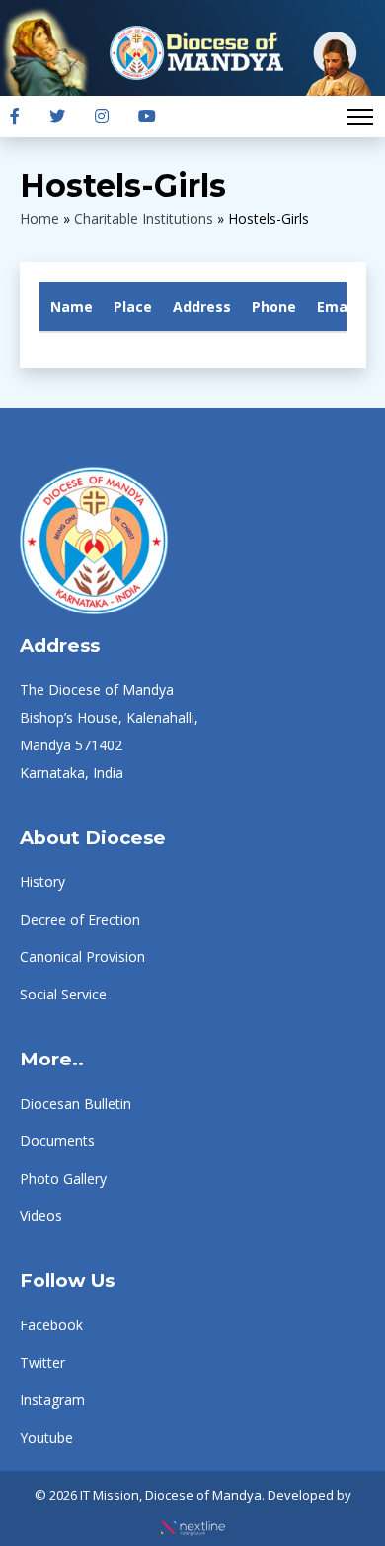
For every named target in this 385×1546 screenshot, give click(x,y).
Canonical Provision (82, 956)
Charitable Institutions (143, 218)
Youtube (46, 1437)
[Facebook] (15, 116)
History (42, 881)
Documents (57, 1140)
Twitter (42, 1362)
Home (39, 218)
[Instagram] (101, 116)
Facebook (51, 1325)
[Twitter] (57, 116)
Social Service (63, 994)
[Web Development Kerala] (193, 1522)
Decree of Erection (80, 919)
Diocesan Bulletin (75, 1103)
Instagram (52, 1399)
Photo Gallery (63, 1178)
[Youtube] (147, 116)
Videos (41, 1215)
